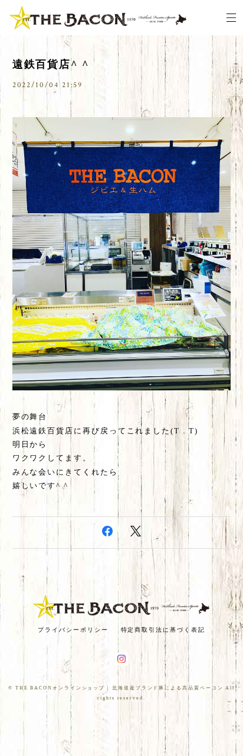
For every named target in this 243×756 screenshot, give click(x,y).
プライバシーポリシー (73, 629)
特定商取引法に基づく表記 (163, 629)
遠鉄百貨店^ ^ (50, 64)
